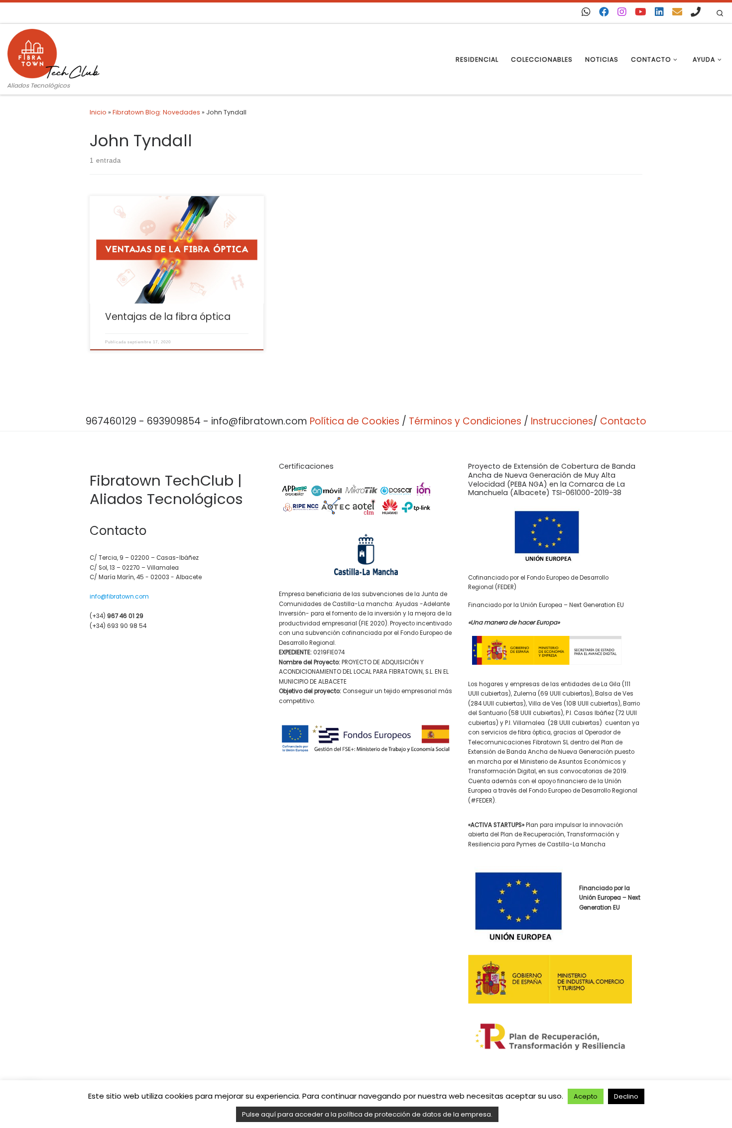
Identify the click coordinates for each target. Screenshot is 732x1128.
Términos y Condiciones (465, 421)
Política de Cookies (354, 421)
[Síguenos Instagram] (621, 12)
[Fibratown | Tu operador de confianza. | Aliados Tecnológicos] (53, 52)
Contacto (623, 421)
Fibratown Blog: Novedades (156, 112)
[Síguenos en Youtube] (640, 12)
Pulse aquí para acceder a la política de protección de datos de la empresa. (367, 1114)
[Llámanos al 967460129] (696, 12)
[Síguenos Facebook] (604, 12)
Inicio (98, 112)
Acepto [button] (586, 1096)
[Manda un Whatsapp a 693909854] (586, 12)
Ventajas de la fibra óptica (168, 316)
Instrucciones (562, 421)
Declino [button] (626, 1096)
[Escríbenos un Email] (677, 12)
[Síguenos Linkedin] (659, 12)
